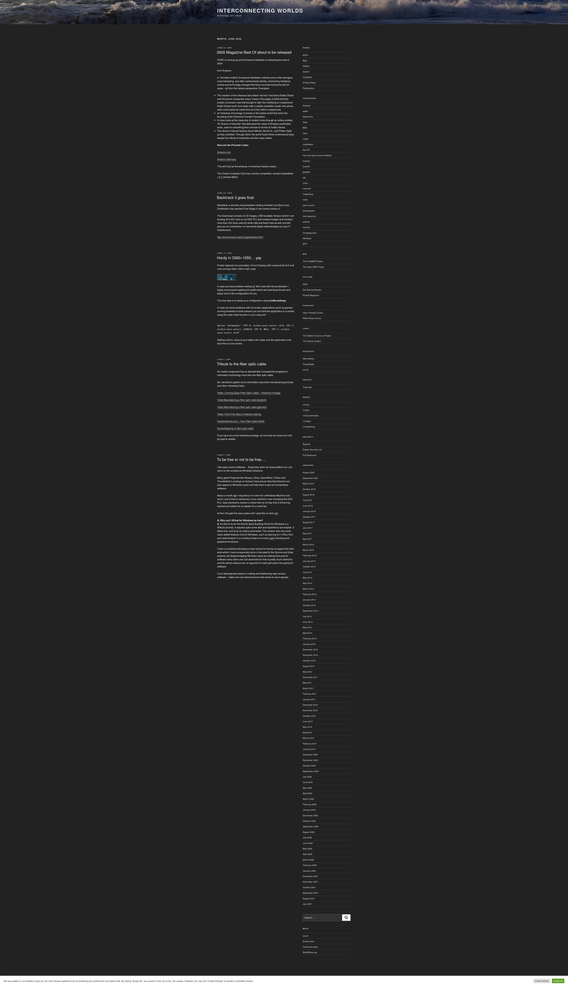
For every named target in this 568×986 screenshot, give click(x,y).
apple (305, 111)
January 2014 (309, 599)
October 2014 (309, 566)
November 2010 (310, 710)
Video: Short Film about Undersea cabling (239, 414)
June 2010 (308, 721)
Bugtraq (306, 444)
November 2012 (310, 654)
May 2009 (307, 787)
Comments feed (310, 946)
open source (308, 205)
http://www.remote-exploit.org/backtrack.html (240, 237)
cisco (305, 133)
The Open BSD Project (313, 266)
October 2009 (309, 765)
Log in (306, 935)
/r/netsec (307, 421)
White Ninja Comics (312, 318)
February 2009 (310, 804)
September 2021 (310, 478)
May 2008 (307, 848)
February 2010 (310, 743)
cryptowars (308, 144)
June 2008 (308, 843)
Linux (305, 182)
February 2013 (310, 638)
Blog (305, 60)
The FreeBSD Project (313, 261)
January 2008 (309, 870)
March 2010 (308, 737)
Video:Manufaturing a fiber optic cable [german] (242, 407)
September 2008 (310, 826)
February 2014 (310, 594)
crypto (306, 138)
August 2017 (309, 522)
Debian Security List (312, 449)
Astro (305, 122)
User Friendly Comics (313, 312)
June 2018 (308, 505)
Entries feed (308, 941)
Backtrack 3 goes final (235, 197)
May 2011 (307, 682)
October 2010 (309, 715)
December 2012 (310, 649)
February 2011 (310, 693)
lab (304, 177)
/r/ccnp (306, 404)
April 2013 (307, 632)
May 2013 (307, 627)
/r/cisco (306, 410)
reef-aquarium (309, 216)
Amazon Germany (226, 159)
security (306, 227)
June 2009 (308, 782)
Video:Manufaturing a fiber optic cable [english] (241, 400)
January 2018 (309, 511)
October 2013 (309, 605)
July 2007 (307, 903)
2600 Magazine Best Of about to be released (254, 52)
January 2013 (309, 644)
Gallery (306, 65)
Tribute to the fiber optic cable (241, 363)
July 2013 (307, 616)
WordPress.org (310, 952)
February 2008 (310, 865)
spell (272, 538)
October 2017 (309, 516)
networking (308, 194)
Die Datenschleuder (312, 289)
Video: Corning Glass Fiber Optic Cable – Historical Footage (248, 392)
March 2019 (308, 483)
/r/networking (309, 426)
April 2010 (307, 732)
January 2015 (309, 561)
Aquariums (308, 116)
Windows (307, 238)
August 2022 (309, 472)
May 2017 (307, 533)
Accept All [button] (558, 980)
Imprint (306, 71)
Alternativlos (308, 358)
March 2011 (308, 688)
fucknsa (306, 160)
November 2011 (310, 677)
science (306, 221)
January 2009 (309, 809)
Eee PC (306, 149)
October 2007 (309, 887)
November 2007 (310, 881)
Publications (308, 88)
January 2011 (309, 699)
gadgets (306, 171)
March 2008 (308, 859)
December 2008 (310, 815)
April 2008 (307, 854)
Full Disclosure (310, 455)
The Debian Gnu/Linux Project (317, 335)
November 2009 (310, 760)
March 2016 (308, 544)
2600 (305, 284)
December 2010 (310, 704)
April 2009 (307, 793)
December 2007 (310, 876)
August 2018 (309, 494)
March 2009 (308, 798)
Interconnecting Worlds (260, 10)
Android (306, 105)
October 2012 (309, 660)
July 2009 (307, 776)
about (305, 54)
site (276, 513)
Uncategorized (309, 232)
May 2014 (307, 577)
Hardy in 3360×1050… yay (239, 257)
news (305, 199)
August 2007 (309, 898)
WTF (305, 243)
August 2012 (309, 666)
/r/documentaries (311, 415)
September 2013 (310, 610)
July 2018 (307, 500)
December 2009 (310, 754)
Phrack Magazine (311, 295)
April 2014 (307, 583)
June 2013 (308, 621)
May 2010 (307, 726)
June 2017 (308, 527)
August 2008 (309, 832)
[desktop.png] (226, 279)
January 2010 (309, 749)
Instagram (307, 77)
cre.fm (306, 369)
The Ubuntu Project (312, 341)
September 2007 (310, 892)
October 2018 (309, 489)
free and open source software (317, 155)
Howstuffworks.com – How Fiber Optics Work (240, 421)
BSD (305, 127)
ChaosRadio (308, 364)
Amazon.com (224, 152)
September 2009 (310, 771)
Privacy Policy (309, 82)
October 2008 (309, 820)
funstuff (306, 166)
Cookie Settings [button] (542, 980)
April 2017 (307, 538)
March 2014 (308, 588)
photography (309, 210)
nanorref (307, 188)
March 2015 (308, 549)
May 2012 (307, 671)
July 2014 (307, 572)
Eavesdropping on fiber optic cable (235, 428)
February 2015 (310, 555)
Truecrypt (307, 387)
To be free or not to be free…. (241, 459)
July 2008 (307, 837)
